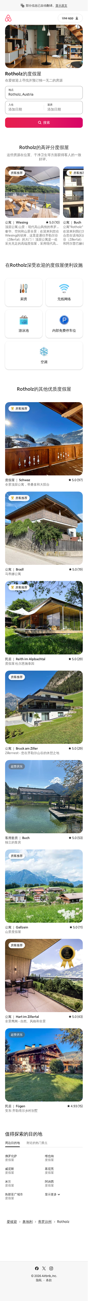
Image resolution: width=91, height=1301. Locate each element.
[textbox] (24, 109)
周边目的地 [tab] (12, 1143)
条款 (49, 1280)
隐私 (39, 1280)
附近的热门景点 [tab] (37, 1143)
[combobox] (43, 94)
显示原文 (61, 5)
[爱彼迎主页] (8, 18)
